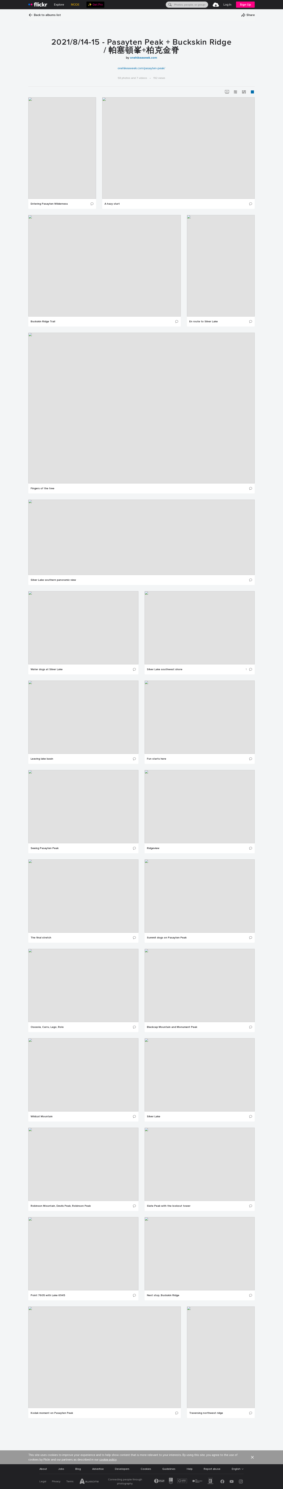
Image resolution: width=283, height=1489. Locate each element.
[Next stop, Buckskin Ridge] (200, 1253)
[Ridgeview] (200, 806)
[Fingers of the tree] (141, 408)
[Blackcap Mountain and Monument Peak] (200, 985)
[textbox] (190, 5)
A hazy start (112, 203)
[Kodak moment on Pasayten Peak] (104, 1357)
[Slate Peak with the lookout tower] (200, 1164)
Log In (227, 5)
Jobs (61, 1469)
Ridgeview (153, 848)
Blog (78, 1469)
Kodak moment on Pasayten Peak (52, 1413)
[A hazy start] (178, 148)
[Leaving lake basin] (83, 717)
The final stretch (41, 937)
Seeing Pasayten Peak (45, 848)
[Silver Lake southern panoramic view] (141, 537)
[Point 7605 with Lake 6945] (83, 1253)
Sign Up (245, 5)
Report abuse (212, 1469)
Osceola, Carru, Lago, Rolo (47, 1027)
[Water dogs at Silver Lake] (83, 627)
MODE (75, 5)
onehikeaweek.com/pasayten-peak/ (141, 68)
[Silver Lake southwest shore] (200, 627)
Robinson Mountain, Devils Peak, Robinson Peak (61, 1205)
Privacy (56, 1481)
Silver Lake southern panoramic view (53, 580)
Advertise (98, 1469)
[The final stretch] (83, 896)
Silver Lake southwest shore (164, 669)
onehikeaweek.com (143, 58)
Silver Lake (153, 1116)
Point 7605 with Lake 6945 (48, 1295)
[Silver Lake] (200, 1075)
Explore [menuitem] (59, 5)
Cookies (146, 1469)
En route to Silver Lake (203, 321)
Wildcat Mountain (42, 1116)
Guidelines (168, 1469)
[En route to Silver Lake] (221, 266)
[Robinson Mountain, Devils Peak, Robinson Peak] (83, 1164)
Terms (70, 1481)
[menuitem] (95, 4)
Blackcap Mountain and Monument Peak (172, 1027)
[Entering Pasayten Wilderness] (62, 148)
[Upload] (216, 5)
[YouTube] (231, 1481)
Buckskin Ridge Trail (43, 321)
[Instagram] (241, 1481)
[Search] (170, 5)
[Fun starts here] (200, 717)
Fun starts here (156, 758)
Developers (122, 1469)
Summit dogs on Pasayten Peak (167, 937)
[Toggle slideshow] (227, 92)
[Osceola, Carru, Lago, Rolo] (83, 985)
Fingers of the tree (42, 488)
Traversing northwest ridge (206, 1413)
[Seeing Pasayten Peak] (83, 806)
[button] (248, 15)
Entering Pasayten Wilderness (49, 203)
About (43, 1469)
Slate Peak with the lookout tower (168, 1205)
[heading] (37, 4)
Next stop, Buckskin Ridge (163, 1295)
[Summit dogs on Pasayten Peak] (200, 896)
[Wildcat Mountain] (83, 1075)
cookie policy (107, 1460)
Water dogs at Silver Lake (47, 669)
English (236, 1469)
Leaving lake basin (42, 758)
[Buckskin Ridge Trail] (104, 266)
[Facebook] (222, 1481)
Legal (42, 1481)
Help (190, 1469)
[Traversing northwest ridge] (221, 1357)
